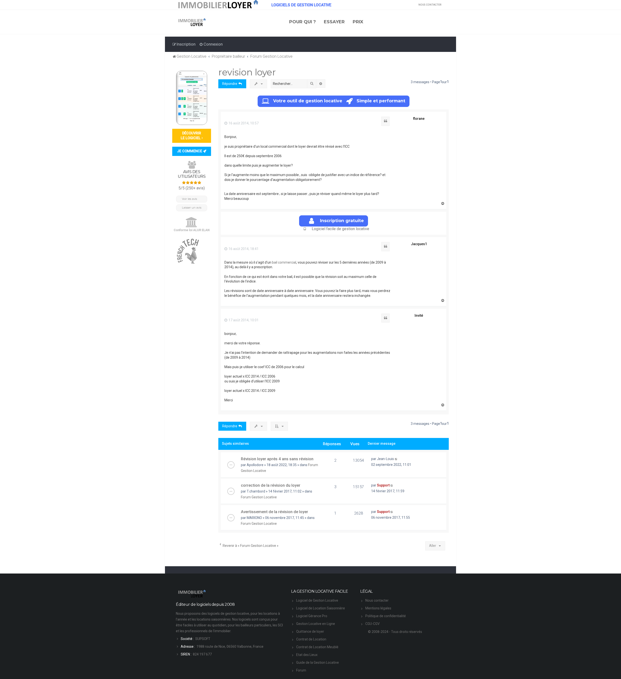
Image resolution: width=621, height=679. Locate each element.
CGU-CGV (372, 624)
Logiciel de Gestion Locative (317, 600)
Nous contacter (377, 600)
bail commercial (284, 262)
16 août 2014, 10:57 (243, 123)
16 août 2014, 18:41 (243, 249)
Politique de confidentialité (385, 616)
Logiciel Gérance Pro (311, 616)
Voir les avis (189, 199)
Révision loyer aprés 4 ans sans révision (277, 458)
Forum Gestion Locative (259, 497)
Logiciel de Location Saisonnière (320, 608)
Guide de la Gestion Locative (317, 662)
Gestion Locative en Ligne (315, 624)
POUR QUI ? (302, 21)
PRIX (358, 21)
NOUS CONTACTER (429, 4)
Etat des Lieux (307, 655)
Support (383, 485)
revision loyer (247, 72)
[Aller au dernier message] (396, 459)
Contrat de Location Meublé (317, 647)
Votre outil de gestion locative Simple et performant (339, 100)
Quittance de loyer (310, 631)
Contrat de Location (311, 639)
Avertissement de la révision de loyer (274, 511)
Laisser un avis (191, 207)
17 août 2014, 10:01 (243, 320)
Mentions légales (378, 608)
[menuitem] (211, 44)
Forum (301, 670)
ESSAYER (334, 21)
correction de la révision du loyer (270, 485)
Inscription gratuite (342, 220)
